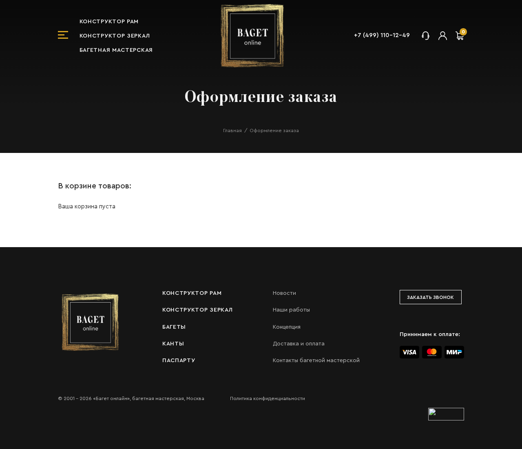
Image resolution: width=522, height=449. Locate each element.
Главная (232, 130)
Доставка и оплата (299, 344)
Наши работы (291, 310)
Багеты (174, 327)
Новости (284, 293)
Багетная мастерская (116, 50)
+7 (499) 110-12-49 (382, 35)
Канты (173, 344)
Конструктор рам (109, 21)
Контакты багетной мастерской (316, 360)
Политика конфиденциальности (267, 398)
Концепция (287, 327)
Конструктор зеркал (115, 36)
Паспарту (178, 360)
